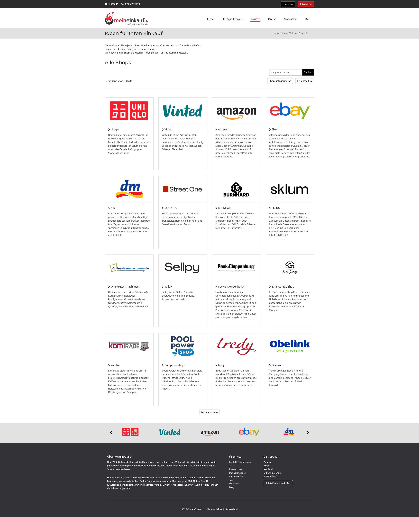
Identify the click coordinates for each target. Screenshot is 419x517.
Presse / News (236, 469)
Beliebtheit (303, 80)
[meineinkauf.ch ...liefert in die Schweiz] (126, 18)
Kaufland (268, 469)
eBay (266, 465)
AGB (231, 465)
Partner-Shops (236, 476)
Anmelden (289, 4)
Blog (231, 487)
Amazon (268, 462)
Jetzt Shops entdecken (279, 483)
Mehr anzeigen (209, 412)
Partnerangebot (237, 472)
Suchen (308, 72)
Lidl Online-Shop (272, 472)
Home (276, 33)
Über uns (234, 483)
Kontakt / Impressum (240, 462)
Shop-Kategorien (278, 80)
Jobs (231, 480)
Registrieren (307, 4)
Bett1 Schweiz (271, 476)
